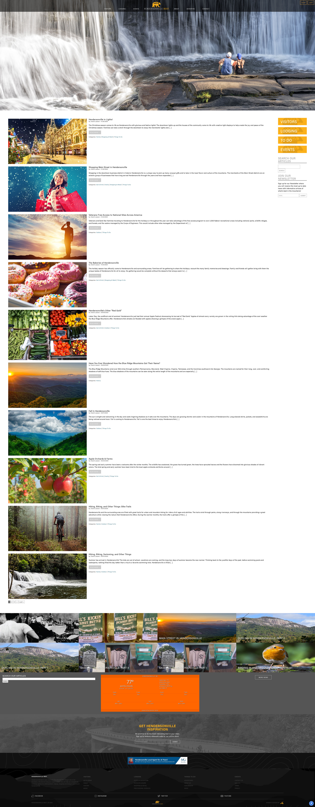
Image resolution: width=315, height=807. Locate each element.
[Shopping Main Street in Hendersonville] (47, 189)
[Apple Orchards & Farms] (47, 480)
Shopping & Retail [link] (140, 786)
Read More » (95, 132)
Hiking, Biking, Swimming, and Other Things (110, 554)
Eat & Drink (100, 185)
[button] (303, 195)
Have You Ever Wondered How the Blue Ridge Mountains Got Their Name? (124, 363)
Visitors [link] (289, 121)
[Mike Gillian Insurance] (157, 760)
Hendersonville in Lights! (101, 119)
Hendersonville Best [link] (156, 6)
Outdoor (98, 232)
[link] (39, 796)
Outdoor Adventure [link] (141, 780)
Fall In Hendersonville (99, 410)
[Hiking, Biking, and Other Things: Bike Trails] (47, 528)
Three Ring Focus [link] (282, 803)
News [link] (186, 788)
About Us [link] (187, 783)
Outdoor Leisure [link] (140, 783)
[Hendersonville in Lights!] (47, 141)
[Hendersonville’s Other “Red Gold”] (47, 335)
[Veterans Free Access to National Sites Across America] (47, 237)
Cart (311, 3)
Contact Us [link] (239, 780)
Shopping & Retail (107, 137)
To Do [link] (286, 140)
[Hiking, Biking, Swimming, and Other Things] (47, 576)
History (98, 381)
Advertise (191, 9)
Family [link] (86, 783)
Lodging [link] (289, 131)
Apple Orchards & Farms (101, 458)
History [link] (86, 786)
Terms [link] (237, 786)
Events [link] (288, 149)
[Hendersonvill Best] (158, 803)
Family (98, 137)
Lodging (122, 9)
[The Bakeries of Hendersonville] (47, 284)
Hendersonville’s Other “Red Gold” (105, 310)
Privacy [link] (237, 788)
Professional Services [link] (142, 788)
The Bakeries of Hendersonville (104, 262)
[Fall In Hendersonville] (47, 433)
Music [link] (86, 788)
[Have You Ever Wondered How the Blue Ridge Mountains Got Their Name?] (47, 385)
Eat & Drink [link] (88, 780)
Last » (21, 602)
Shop (303, 3)
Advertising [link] (188, 780)
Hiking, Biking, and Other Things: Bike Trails (110, 506)
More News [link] (263, 677)
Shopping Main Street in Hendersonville (108, 167)
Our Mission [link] (188, 786)
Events (136, 9)
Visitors (107, 9)
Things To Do (118, 137)
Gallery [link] (238, 783)
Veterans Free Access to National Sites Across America (115, 214)
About (176, 9)
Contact (206, 9)
